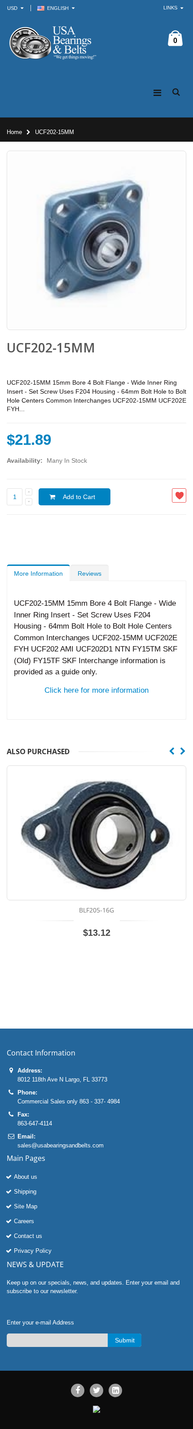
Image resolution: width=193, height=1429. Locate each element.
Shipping (25, 1191)
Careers (24, 1221)
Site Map (25, 1206)
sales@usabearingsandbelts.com (61, 1145)
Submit (125, 1340)
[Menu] (157, 93)
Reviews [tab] (89, 573)
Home (14, 132)
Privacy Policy (33, 1250)
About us (25, 1176)
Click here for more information (96, 690)
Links (170, 7)
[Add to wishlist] (179, 495)
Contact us (28, 1236)
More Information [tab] (38, 573)
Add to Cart (79, 496)
